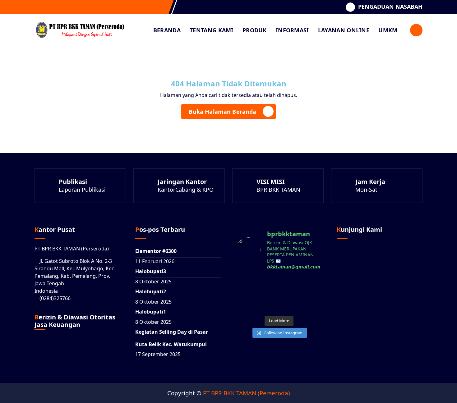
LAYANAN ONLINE (343, 30)
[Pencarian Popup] (416, 30)
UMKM (387, 30)
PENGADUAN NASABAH (390, 6)
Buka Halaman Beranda (222, 111)
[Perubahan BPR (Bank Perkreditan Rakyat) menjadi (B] (249, 303)
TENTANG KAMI (211, 30)
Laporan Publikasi (82, 189)
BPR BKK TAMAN (278, 189)
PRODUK (254, 30)
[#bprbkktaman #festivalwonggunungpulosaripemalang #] (279, 284)
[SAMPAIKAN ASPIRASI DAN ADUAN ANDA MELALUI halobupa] (249, 284)
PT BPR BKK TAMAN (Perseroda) (246, 393)
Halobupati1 (150, 311)
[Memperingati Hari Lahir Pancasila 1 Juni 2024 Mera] (309, 303)
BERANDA (167, 30)
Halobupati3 (150, 271)
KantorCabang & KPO (186, 189)
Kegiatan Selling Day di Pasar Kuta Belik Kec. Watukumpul (171, 338)
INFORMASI (292, 30)
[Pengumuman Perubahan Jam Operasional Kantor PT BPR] (279, 303)
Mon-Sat (366, 189)
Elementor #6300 (156, 251)
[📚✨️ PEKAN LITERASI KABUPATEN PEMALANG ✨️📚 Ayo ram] (309, 284)
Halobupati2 (150, 291)
